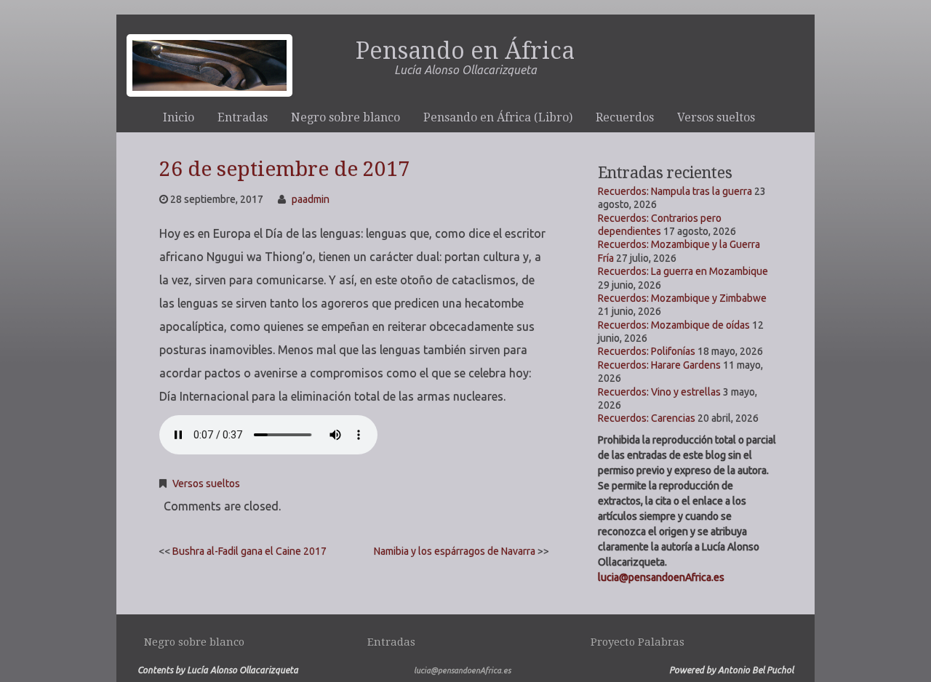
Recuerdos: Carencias (646, 418)
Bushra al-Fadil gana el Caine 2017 (249, 551)
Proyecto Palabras (637, 642)
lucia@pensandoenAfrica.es (661, 577)
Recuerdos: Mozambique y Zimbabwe (682, 298)
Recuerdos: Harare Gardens (659, 365)
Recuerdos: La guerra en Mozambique (683, 271)
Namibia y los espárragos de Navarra (454, 551)
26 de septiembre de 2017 (284, 169)
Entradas (242, 117)
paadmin (310, 199)
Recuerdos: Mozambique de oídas (674, 325)
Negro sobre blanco (345, 117)
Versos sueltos (716, 117)
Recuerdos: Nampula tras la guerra (675, 191)
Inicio (178, 117)
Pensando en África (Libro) (497, 117)
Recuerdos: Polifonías (646, 351)
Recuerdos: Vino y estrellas (659, 392)
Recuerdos (625, 117)
